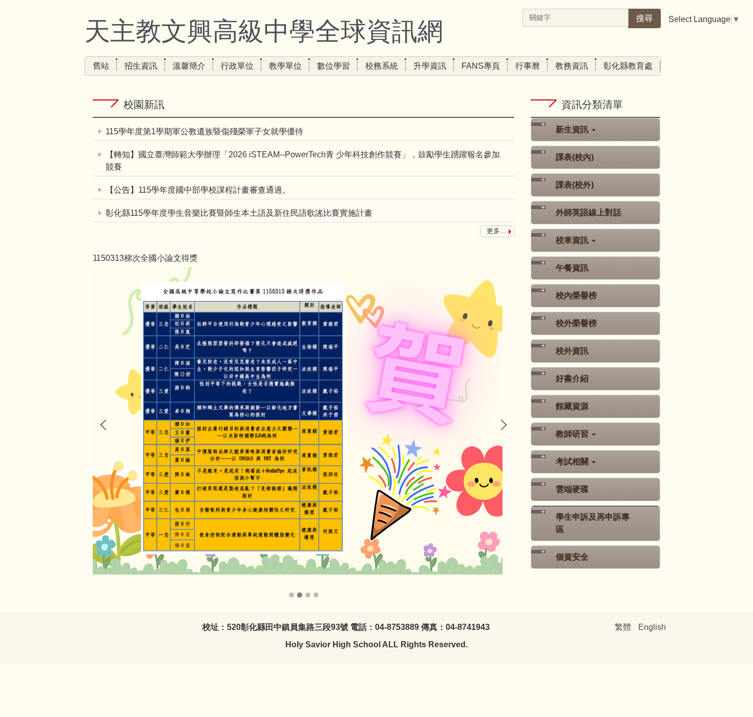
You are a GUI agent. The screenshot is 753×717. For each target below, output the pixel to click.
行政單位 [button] (237, 66)
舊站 (101, 66)
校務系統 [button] (381, 66)
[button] (105, 425)
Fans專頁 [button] (481, 66)
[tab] (291, 595)
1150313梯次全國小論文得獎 (145, 258)
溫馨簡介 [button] (189, 66)
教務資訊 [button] (571, 66)
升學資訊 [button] (429, 66)
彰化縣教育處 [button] (628, 66)
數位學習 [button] (333, 66)
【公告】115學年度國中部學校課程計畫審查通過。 (198, 190)
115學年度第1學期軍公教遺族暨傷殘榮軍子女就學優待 (204, 131)
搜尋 (644, 18)
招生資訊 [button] (140, 66)
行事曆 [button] (527, 66)
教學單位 (285, 66)
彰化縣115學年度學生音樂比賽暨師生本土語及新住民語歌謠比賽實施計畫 (239, 213)
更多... (496, 231)
